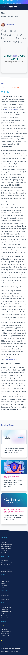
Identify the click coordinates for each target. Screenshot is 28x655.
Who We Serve (4, 560)
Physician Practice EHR (6, 546)
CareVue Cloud (4, 609)
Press (16, 16)
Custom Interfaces (5, 618)
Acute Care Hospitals (6, 565)
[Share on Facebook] (5, 91)
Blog (12, 16)
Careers (3, 583)
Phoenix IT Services (6, 552)
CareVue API (4, 613)
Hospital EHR (4, 542)
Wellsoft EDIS (4, 550)
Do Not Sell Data (14, 651)
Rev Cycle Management (7, 544)
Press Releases (5, 87)
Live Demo (3, 625)
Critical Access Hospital (6, 562)
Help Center (4, 585)
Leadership (4, 579)
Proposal (9, 625)
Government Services (6, 571)
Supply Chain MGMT (6, 548)
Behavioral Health (5, 567)
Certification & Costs (6, 607)
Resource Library (5, 16)
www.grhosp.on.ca (11, 360)
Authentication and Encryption (8, 616)
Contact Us (3, 587)
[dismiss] (26, 2)
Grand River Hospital (11, 110)
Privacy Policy (5, 651)
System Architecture (6, 611)
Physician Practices (5, 569)
